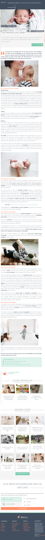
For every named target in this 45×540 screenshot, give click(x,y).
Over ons (3, 523)
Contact (2, 524)
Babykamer (25, 526)
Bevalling (14, 526)
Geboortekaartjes (27, 527)
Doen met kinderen (34, 2)
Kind (25, 2)
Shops (39, 2)
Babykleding (26, 523)
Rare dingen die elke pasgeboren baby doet (15, 361)
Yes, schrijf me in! (23, 508)
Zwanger (16, 2)
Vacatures (3, 527)
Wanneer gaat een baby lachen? (12, 362)
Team (2, 529)
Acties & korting (11, 7)
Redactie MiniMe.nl (15, 372)
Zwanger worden (11, 2)
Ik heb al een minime (10, 504)
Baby (20, 2)
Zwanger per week (16, 530)
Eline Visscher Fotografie (40, 31)
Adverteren (3, 526)
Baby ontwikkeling (11, 26)
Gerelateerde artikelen (22, 473)
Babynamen (25, 524)
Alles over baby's (15, 523)
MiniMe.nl (4, 2)
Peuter (22, 2)
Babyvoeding (15, 524)
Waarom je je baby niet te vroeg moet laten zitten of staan (24, 204)
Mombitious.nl (37, 536)
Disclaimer (3, 530)
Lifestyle (28, 2)
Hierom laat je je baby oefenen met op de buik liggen (18, 364)
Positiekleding (26, 530)
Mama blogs (25, 529)
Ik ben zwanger (9, 499)
